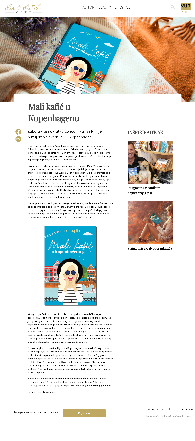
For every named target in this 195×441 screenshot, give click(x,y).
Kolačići (187, 416)
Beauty (104, 7)
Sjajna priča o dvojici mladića (150, 248)
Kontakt (167, 409)
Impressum (153, 409)
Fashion (88, 7)
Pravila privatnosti (154, 416)
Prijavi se (84, 413)
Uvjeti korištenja (173, 416)
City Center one (183, 409)
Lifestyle (122, 7)
